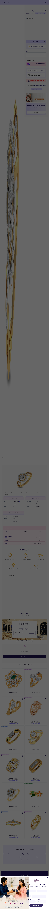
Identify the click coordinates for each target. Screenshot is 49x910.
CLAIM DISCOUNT (36, 905)
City (39, 899)
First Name (30, 888)
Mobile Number (31, 894)
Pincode (30, 899)
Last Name (41, 888)
